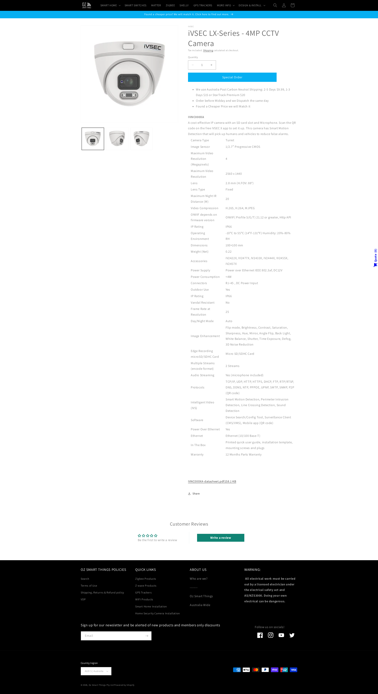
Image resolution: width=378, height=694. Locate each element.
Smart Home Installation (151, 606)
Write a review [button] (220, 538)
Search (85, 578)
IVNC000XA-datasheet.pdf (212, 481)
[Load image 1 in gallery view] (93, 139)
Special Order (232, 77)
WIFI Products (144, 599)
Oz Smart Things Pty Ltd (101, 685)
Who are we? (199, 579)
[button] (110, 5)
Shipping (208, 50)
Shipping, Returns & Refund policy (102, 592)
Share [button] (196, 493)
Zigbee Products (145, 578)
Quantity (193, 57)
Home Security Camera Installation (157, 613)
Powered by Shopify (124, 685)
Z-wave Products (146, 585)
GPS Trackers (143, 592)
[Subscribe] (146, 635)
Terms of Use (89, 585)
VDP (83, 599)
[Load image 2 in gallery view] (117, 139)
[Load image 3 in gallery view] (141, 139)
